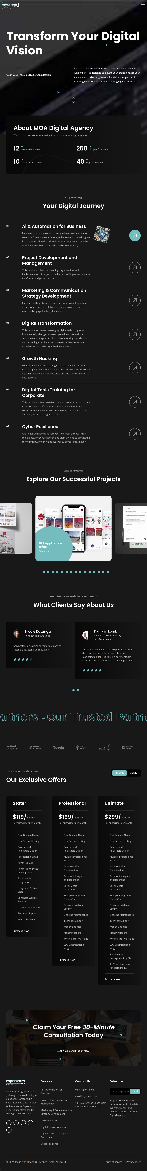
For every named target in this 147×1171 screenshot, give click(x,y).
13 (94, 572)
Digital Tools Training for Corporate (54, 1135)
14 (99, 572)
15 (104, 572)
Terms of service (113, 1162)
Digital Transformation (53, 1127)
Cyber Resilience (49, 1143)
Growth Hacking (49, 1120)
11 (85, 572)
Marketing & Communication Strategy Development (56, 1112)
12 (90, 572)
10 (81, 572)
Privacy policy (133, 1162)
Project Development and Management (54, 1101)
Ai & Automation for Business (51, 1091)
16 (108, 572)
